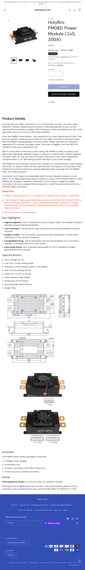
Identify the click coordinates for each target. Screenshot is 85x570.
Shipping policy (74, 565)
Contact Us (24, 505)
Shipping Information (40, 505)
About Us (57, 510)
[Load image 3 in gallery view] (27, 60)
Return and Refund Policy (61, 505)
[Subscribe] (40, 523)
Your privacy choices (43, 510)
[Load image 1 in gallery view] (14, 60)
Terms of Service (25, 510)
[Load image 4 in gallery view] (34, 60)
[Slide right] (40, 60)
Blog (65, 510)
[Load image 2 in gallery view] (20, 60)
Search (14, 505)
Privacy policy (33, 563)
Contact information (59, 563)
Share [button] (52, 102)
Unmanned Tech (20, 563)
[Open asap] (79, 561)
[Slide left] (8, 60)
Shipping (63, 57)
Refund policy (45, 563)
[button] (4, 10)
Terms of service (73, 563)
